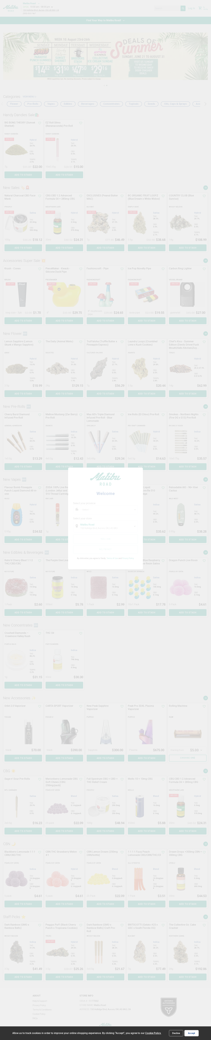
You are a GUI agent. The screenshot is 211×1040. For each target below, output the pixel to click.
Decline (176, 1033)
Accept (191, 1033)
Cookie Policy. (153, 1033)
